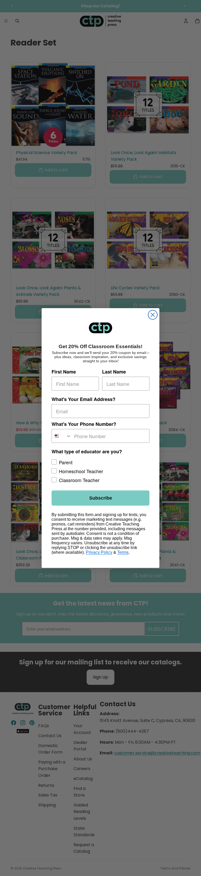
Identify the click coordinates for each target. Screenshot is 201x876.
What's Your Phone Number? (84, 424)
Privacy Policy (99, 552)
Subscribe (100, 498)
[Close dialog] (152, 314)
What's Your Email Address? (83, 399)
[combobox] (61, 436)
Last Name (114, 371)
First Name (64, 371)
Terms (123, 552)
